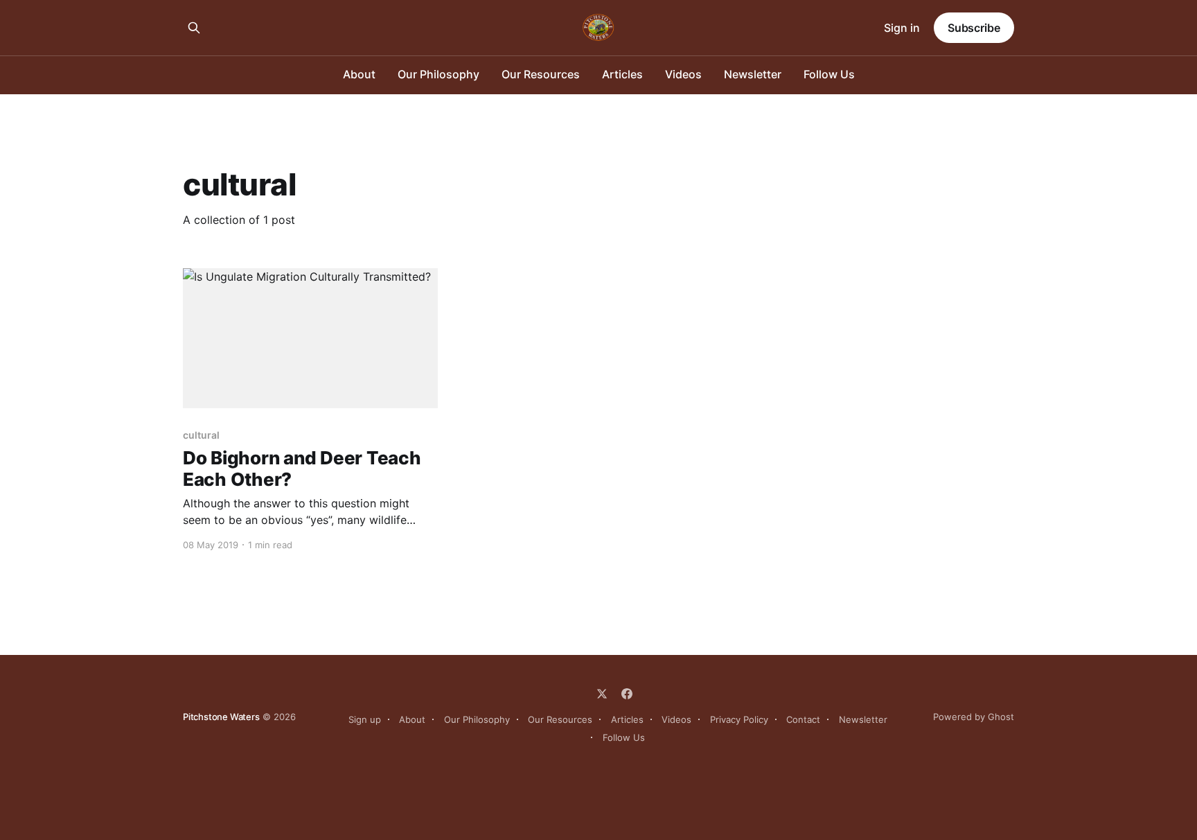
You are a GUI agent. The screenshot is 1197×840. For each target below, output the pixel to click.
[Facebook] (626, 693)
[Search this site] (194, 28)
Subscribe (974, 28)
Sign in (902, 28)
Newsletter (752, 74)
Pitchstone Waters (221, 716)
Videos (683, 74)
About (359, 74)
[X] (602, 693)
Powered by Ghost (973, 716)
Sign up (364, 719)
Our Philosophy (438, 74)
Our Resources (541, 74)
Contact (803, 719)
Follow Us (829, 74)
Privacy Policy (739, 719)
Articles (622, 74)
